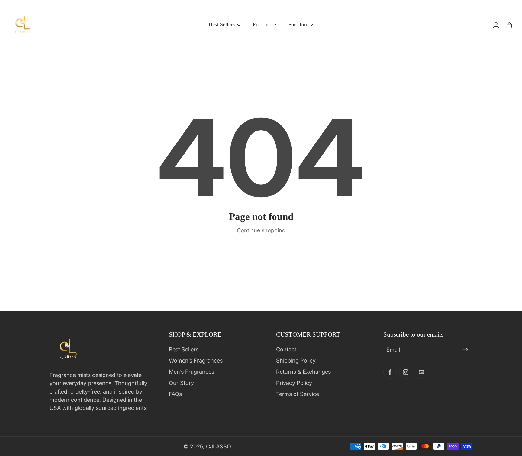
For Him (297, 24)
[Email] (421, 372)
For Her (261, 24)
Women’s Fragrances (196, 360)
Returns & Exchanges (303, 371)
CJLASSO (218, 446)
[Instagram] (405, 372)
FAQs (175, 394)
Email (393, 350)
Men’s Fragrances (191, 371)
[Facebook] (390, 372)
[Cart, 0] (509, 25)
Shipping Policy (296, 360)
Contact (286, 349)
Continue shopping (261, 230)
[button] (213, 334)
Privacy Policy (294, 382)
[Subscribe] (465, 349)
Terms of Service (297, 394)
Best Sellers (222, 24)
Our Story (181, 382)
